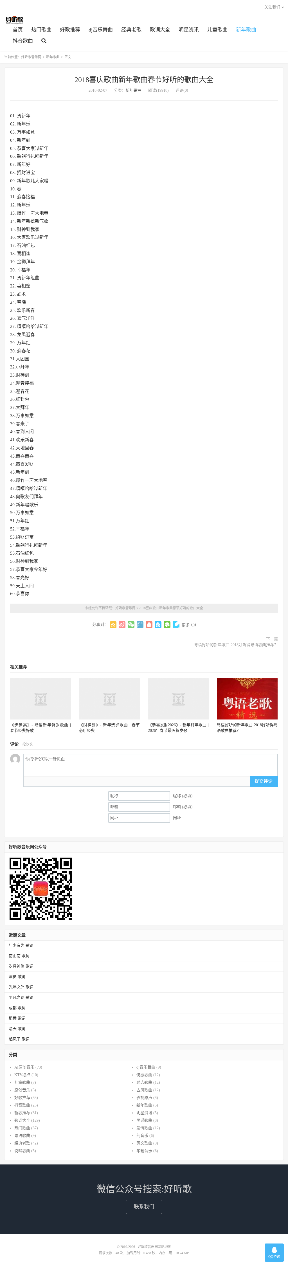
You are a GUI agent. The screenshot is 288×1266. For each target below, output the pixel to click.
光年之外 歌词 (21, 987)
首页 (18, 30)
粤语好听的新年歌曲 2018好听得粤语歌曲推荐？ (236, 645)
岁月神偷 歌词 (21, 966)
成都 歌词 (17, 1008)
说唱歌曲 (22, 1151)
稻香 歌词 (17, 1018)
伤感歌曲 (144, 1075)
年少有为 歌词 (21, 945)
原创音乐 (22, 1090)
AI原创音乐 (24, 1067)
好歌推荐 (70, 30)
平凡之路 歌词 (21, 997)
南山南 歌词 (19, 956)
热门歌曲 (41, 30)
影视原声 (144, 1098)
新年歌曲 (246, 30)
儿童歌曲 (217, 30)
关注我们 (272, 7)
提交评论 (264, 781)
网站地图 (164, 1247)
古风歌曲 (144, 1090)
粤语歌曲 (22, 1136)
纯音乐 (142, 1136)
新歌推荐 (22, 1113)
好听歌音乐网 (14, 19)
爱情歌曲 (144, 1128)
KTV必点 (22, 1075)
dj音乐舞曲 (101, 30)
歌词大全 (160, 30)
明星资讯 (189, 30)
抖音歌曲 (23, 41)
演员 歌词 (17, 977)
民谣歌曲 (144, 1120)
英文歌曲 (144, 1143)
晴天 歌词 (17, 1029)
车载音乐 (144, 1151)
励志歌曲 (144, 1082)
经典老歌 (131, 30)
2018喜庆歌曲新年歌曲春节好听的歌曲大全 (144, 80)
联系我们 (144, 1206)
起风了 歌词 (19, 1039)
